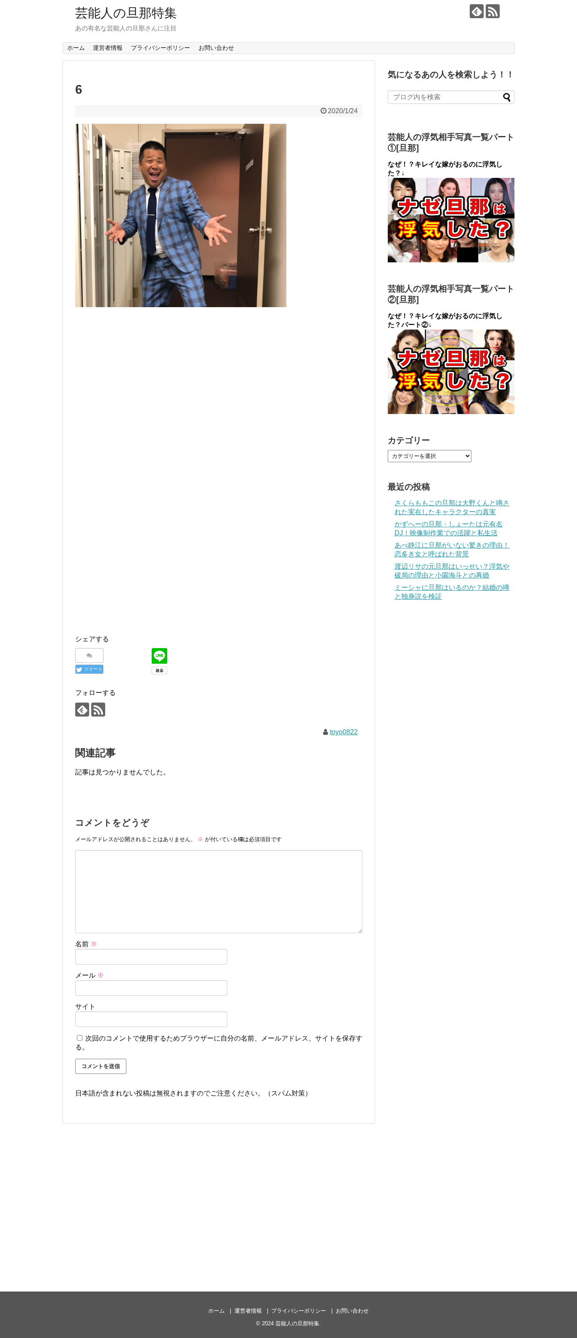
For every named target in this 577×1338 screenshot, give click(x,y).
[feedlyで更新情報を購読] (477, 11)
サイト (85, 1006)
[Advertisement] (218, 376)
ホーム (76, 47)
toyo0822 (344, 732)
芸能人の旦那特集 (126, 13)
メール (89, 975)
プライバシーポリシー (160, 47)
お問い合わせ (216, 47)
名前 (86, 944)
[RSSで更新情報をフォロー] (493, 11)
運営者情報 (107, 47)
